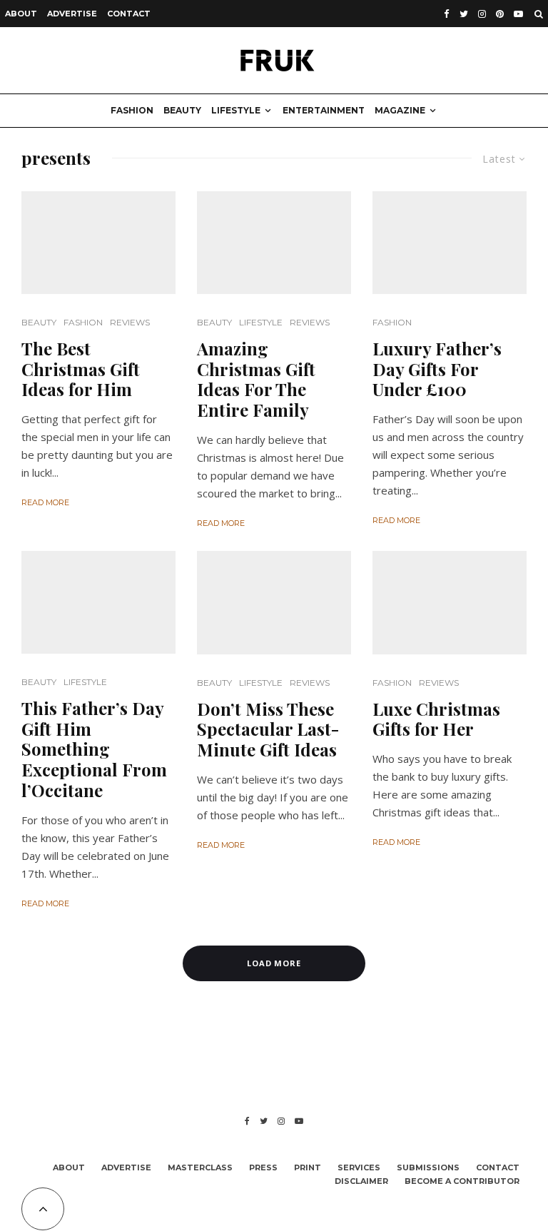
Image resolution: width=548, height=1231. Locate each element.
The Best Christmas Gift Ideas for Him (80, 369)
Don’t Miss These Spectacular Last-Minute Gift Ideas (268, 729)
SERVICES (359, 1167)
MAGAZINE (400, 110)
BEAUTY (182, 110)
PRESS (263, 1167)
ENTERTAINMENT (324, 110)
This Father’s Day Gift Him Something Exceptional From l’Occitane (94, 749)
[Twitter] (464, 14)
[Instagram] (482, 14)
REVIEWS (130, 322)
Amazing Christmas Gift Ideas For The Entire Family (256, 379)
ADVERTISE (72, 14)
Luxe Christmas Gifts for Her (436, 719)
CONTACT (129, 14)
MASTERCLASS (200, 1167)
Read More (45, 502)
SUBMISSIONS (428, 1167)
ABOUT (21, 14)
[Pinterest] (500, 14)
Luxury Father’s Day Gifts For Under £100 (437, 369)
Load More (274, 963)
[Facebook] (447, 14)
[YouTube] (518, 14)
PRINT (307, 1167)
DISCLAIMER (361, 1181)
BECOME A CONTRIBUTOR (462, 1181)
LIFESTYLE (235, 110)
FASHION (132, 110)
